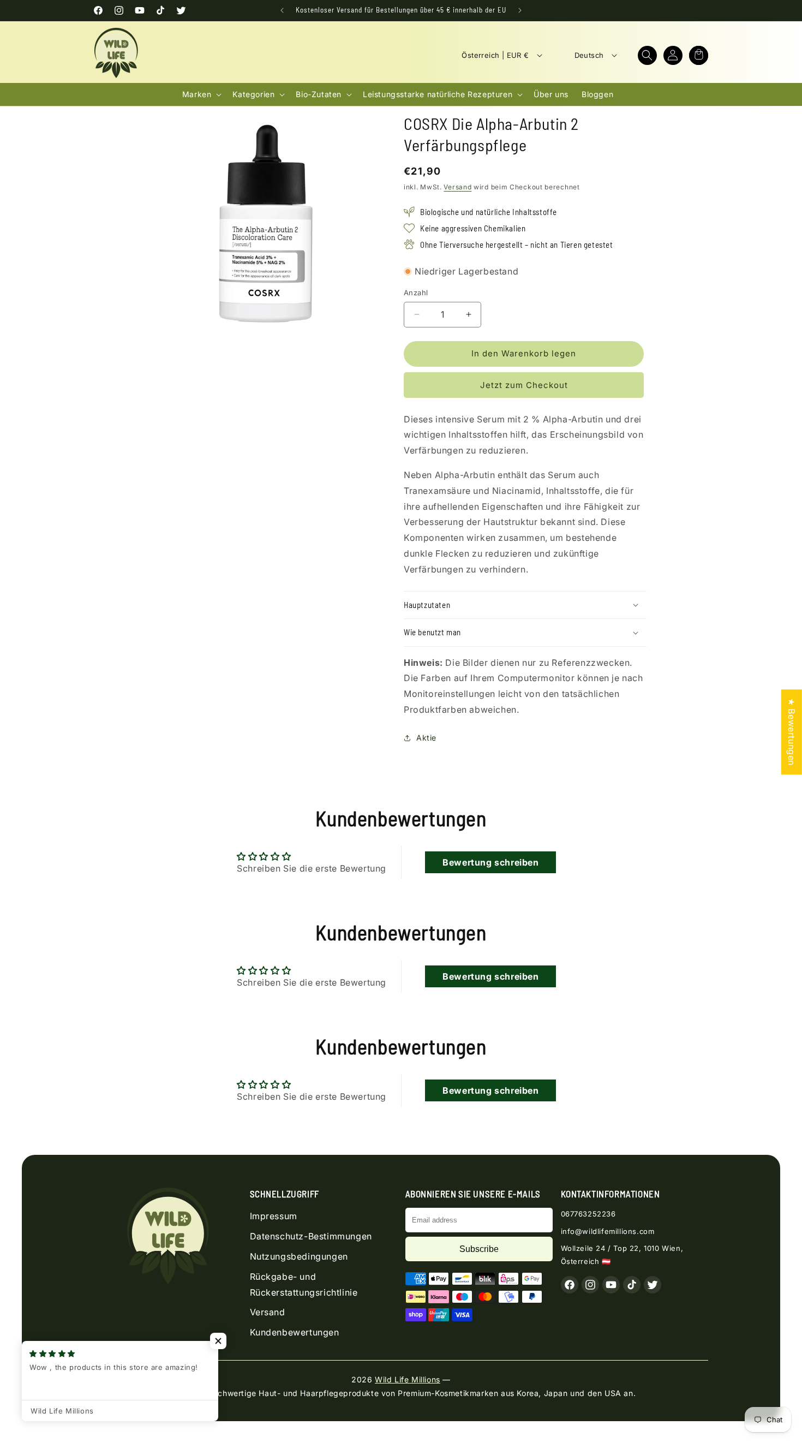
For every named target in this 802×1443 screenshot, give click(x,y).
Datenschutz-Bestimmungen (311, 1236)
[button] (647, 55)
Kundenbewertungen (294, 1332)
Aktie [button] (426, 737)
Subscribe (479, 1249)
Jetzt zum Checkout (524, 385)
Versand (457, 187)
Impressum (273, 1216)
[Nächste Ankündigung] (520, 10)
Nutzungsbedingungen (299, 1256)
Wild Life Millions (407, 1379)
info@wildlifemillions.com (608, 1231)
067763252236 (588, 1213)
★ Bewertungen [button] (791, 732)
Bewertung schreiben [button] (490, 862)
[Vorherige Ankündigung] (282, 10)
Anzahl (416, 292)
